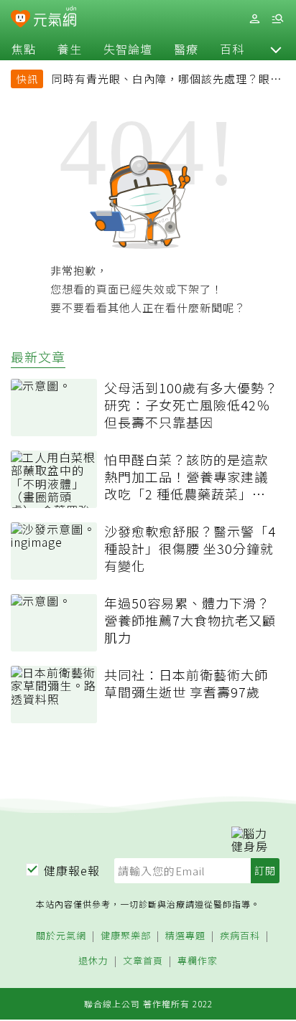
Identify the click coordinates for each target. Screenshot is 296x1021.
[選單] (277, 19)
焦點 (23, 48)
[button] (276, 48)
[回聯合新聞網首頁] (20, 20)
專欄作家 (197, 961)
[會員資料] (254, 19)
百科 (232, 48)
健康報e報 (72, 870)
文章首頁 (143, 961)
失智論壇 (127, 48)
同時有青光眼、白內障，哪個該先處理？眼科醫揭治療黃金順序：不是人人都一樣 (167, 80)
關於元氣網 (61, 936)
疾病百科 (240, 936)
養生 (69, 48)
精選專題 (185, 936)
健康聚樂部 (126, 936)
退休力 (93, 961)
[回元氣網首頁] (55, 18)
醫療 (186, 48)
